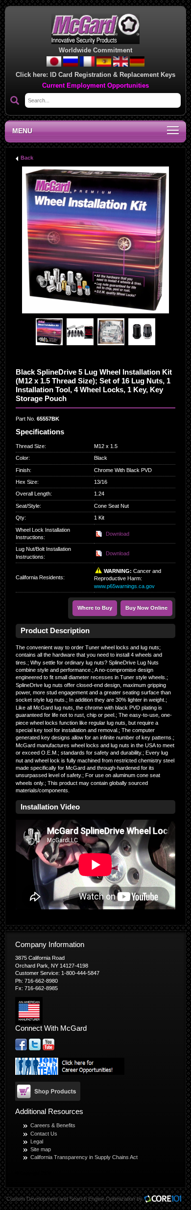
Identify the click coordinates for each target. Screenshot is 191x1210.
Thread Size (30, 446)
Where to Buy (94, 608)
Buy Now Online (146, 608)
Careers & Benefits (52, 1125)
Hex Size (26, 482)
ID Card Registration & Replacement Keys (112, 74)
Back (27, 158)
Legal (36, 1141)
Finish (23, 470)
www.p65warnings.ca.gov (124, 586)
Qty (20, 518)
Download (117, 534)
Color (22, 458)
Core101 (165, 1199)
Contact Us (43, 1134)
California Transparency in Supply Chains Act (84, 1157)
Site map (40, 1149)
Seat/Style (28, 506)
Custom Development (32, 1199)
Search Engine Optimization (102, 1199)
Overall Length (33, 494)
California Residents (39, 577)
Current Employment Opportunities (95, 85)
